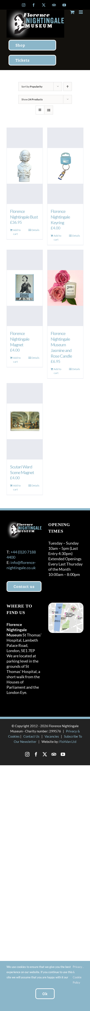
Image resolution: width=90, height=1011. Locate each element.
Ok (45, 993)
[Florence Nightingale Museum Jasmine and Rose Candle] (65, 288)
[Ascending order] (67, 86)
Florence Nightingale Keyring (60, 217)
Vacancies (52, 736)
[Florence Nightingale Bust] (25, 166)
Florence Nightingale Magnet (19, 339)
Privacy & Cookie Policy (77, 974)
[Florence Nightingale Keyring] (65, 166)
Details (35, 230)
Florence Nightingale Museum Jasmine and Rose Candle (61, 344)
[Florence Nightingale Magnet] (25, 288)
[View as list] (48, 110)
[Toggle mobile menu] (81, 12)
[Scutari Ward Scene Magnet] (25, 421)
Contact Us (31, 736)
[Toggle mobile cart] (72, 12)
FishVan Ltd (67, 742)
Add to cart (17, 232)
